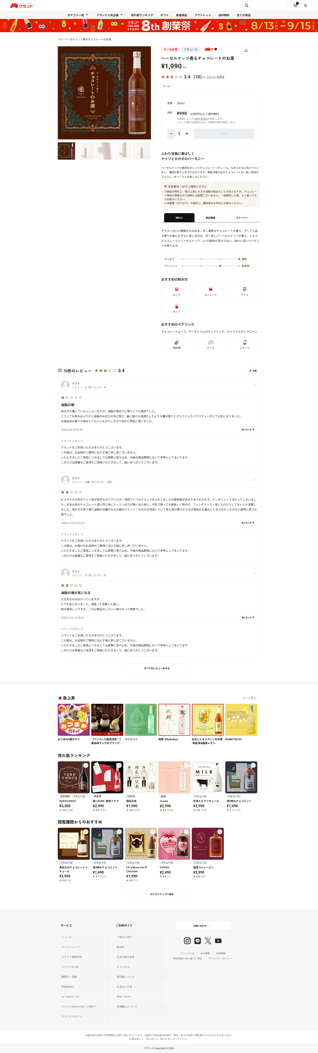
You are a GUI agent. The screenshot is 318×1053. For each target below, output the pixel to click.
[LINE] (197, 941)
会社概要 (205, 953)
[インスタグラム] (187, 941)
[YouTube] (218, 941)
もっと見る (249, 698)
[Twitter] (208, 941)
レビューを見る (215, 77)
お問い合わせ (199, 925)
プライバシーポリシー (220, 958)
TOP (60, 39)
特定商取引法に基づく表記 (187, 958)
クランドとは (187, 953)
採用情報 (221, 953)
